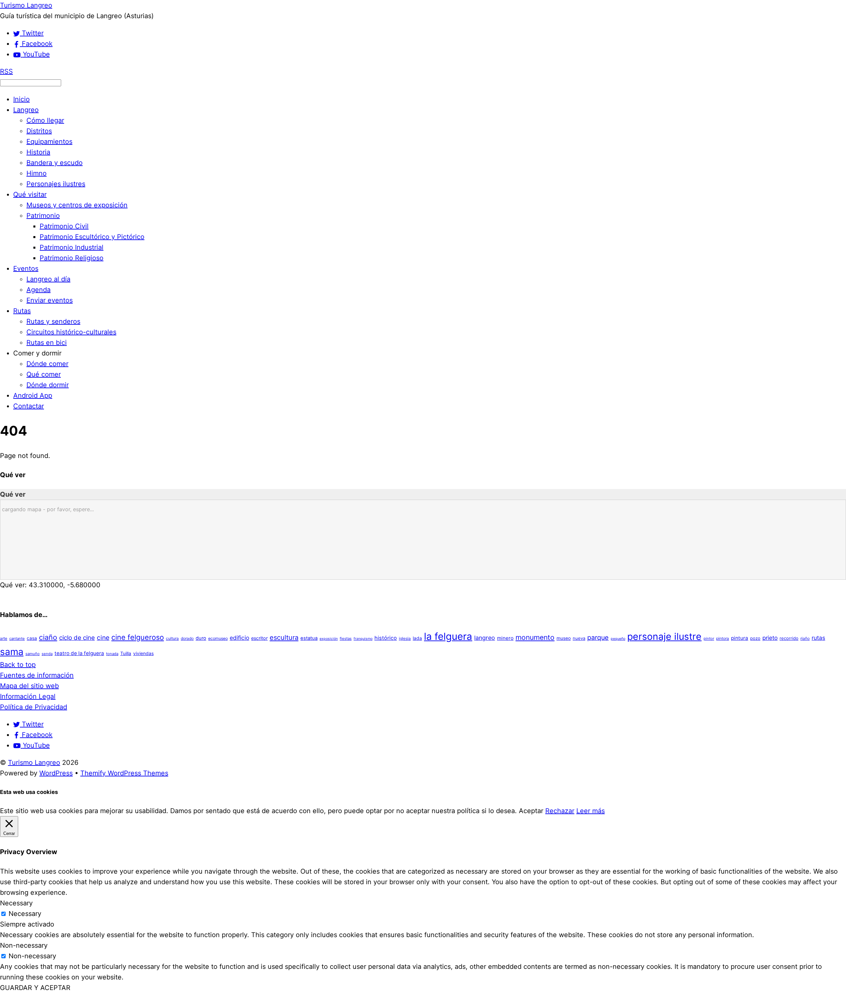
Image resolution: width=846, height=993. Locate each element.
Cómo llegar (45, 120)
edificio (239, 637)
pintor (709, 638)
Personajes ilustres (55, 184)
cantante (17, 638)
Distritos (39, 131)
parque (598, 637)
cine (103, 637)
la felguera (448, 636)
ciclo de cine (77, 637)
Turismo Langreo (34, 762)
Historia (38, 152)
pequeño (618, 639)
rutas (818, 637)
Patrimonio (43, 216)
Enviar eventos (49, 300)
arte (3, 638)
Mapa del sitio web (29, 686)
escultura (284, 637)
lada (417, 638)
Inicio (21, 99)
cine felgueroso (137, 637)
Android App (32, 395)
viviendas (143, 653)
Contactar (28, 406)
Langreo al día (48, 279)
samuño (32, 653)
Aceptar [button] (531, 811)
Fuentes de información (37, 675)
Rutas (22, 311)
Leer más (590, 811)
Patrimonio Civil (64, 226)
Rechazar (559, 811)
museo (564, 638)
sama (11, 651)
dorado (187, 638)
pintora (722, 638)
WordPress (56, 773)
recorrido (789, 638)
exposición (329, 639)
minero (505, 638)
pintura (739, 638)
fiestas (346, 638)
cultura (172, 638)
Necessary (25, 914)
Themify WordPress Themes (124, 773)
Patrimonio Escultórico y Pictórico (92, 237)
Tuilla (125, 653)
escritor (259, 638)
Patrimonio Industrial (71, 247)
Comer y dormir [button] (37, 353)
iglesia (405, 638)
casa (32, 638)
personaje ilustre (664, 636)
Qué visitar (30, 194)
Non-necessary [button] (24, 945)
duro (201, 638)
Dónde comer (47, 364)
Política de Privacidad (33, 707)
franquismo (363, 639)
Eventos (25, 268)
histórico (385, 638)
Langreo (26, 110)
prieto (770, 637)
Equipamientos (49, 141)
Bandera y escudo (54, 163)
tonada (112, 653)
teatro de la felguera (79, 653)
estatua (309, 638)
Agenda (38, 290)
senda (47, 653)
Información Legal (28, 696)
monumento (535, 637)
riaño (805, 638)
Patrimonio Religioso (71, 258)
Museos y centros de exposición (77, 205)
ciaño (48, 637)
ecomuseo (218, 638)
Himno (36, 173)
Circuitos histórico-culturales (71, 332)
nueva (579, 638)
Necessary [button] (16, 903)
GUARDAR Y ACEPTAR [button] (35, 988)
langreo (484, 637)
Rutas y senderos (53, 321)
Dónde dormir (47, 385)
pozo (755, 638)
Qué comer (43, 374)
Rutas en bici (46, 343)
